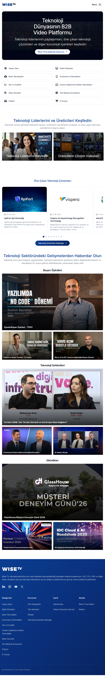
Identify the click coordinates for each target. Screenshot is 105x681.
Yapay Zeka (7, 604)
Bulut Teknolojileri (9, 615)
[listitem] (27, 68)
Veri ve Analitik (8, 625)
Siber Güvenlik (8, 639)
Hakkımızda (58, 604)
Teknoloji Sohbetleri (52, 365)
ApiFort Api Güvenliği (14, 218)
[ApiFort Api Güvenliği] (24, 199)
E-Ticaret (6, 654)
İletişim (82, 609)
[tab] (43, 236)
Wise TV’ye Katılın (86, 604)
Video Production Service (64, 609)
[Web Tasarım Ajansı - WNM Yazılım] (52, 678)
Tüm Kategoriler (34, 604)
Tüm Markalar (33, 609)
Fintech (5, 649)
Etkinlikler (52, 460)
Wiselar (31, 615)
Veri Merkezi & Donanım (12, 644)
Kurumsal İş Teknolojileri (12, 620)
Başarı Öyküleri (52, 270)
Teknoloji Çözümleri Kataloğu (40, 620)
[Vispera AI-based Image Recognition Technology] (70, 199)
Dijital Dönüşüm (8, 609)
